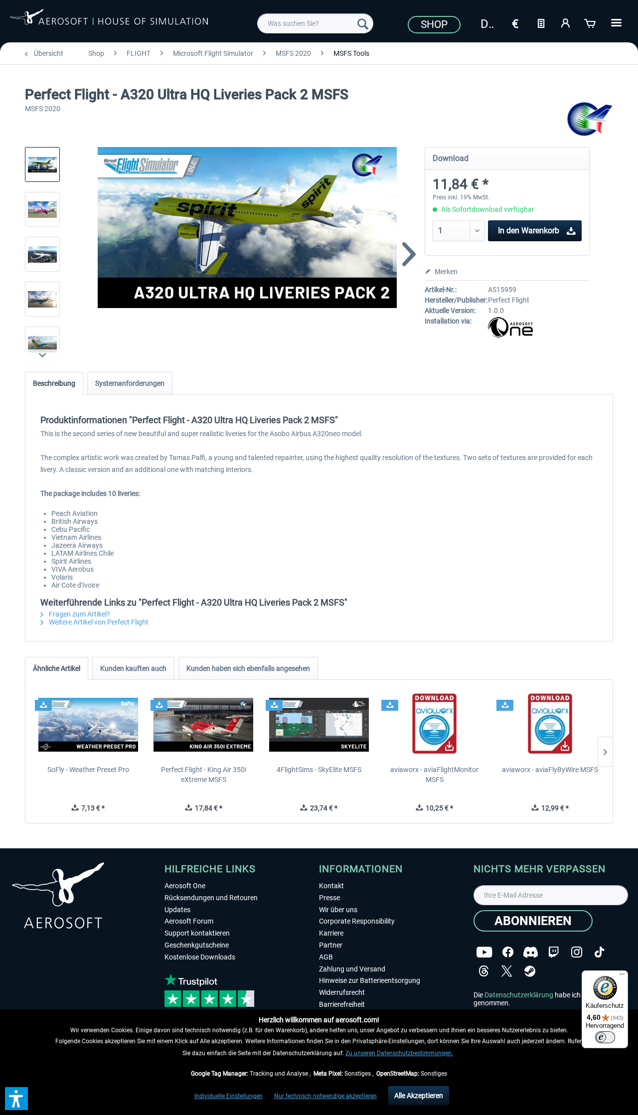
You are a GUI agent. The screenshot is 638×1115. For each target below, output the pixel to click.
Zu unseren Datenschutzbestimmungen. (399, 1053)
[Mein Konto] (566, 22)
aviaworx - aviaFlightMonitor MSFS (434, 775)
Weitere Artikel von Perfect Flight (98, 622)
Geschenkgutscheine (196, 945)
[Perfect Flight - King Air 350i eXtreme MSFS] (204, 725)
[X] (506, 971)
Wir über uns (338, 910)
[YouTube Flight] (484, 952)
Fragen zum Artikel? (78, 614)
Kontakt (331, 886)
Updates (177, 910)
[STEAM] (529, 971)
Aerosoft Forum (188, 921)
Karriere (331, 933)
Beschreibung (54, 383)
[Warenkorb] (591, 22)
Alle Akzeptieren (418, 1096)
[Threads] (483, 971)
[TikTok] (599, 952)
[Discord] (530, 952)
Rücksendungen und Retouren (211, 898)
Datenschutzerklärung (518, 995)
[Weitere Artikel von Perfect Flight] (590, 119)
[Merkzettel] (541, 22)
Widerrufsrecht (342, 992)
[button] (16, 1098)
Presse (329, 898)
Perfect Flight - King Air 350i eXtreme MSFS (203, 775)
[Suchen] (362, 23)
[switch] (605, 1037)
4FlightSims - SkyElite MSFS (319, 770)
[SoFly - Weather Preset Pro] (88, 725)
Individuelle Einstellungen (228, 1096)
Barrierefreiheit (342, 1004)
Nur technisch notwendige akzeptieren (325, 1096)
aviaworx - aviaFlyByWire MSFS (550, 770)
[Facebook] (507, 952)
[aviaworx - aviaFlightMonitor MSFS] (434, 725)
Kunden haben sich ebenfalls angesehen (248, 668)
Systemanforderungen (129, 383)
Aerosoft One (184, 886)
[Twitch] (553, 952)
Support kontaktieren (197, 933)
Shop (434, 24)
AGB (326, 957)
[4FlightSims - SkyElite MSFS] (319, 725)
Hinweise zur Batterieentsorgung (369, 980)
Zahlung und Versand (352, 969)
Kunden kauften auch (133, 668)
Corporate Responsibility (357, 921)
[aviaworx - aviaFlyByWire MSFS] (550, 725)
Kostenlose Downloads (199, 957)
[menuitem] (315, 23)
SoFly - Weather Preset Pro (88, 770)
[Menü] (622, 976)
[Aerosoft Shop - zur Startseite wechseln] (109, 22)
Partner (330, 945)
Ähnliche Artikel (56, 668)
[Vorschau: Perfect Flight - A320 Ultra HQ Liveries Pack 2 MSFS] (42, 164)
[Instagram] (576, 952)
